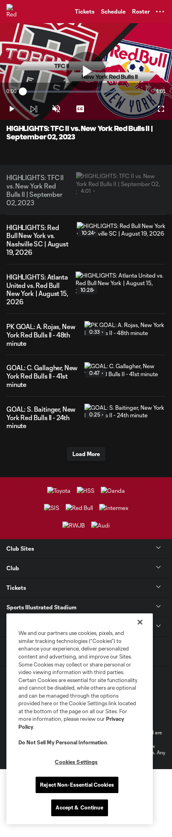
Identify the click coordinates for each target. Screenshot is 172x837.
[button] (160, 11)
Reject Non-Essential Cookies (77, 784)
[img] (33, 109)
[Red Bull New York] (14, 11)
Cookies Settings (76, 762)
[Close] (140, 622)
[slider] (86, 92)
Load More (86, 453)
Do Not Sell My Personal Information (62, 742)
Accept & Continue (79, 807)
